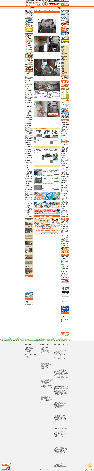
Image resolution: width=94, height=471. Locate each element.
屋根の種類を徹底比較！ (64, 157)
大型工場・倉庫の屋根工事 (44, 366)
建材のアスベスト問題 (57, 416)
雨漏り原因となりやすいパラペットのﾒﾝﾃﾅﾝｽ (29, 102)
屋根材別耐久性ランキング (28, 167)
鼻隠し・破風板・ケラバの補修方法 (29, 88)
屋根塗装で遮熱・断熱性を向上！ (59, 407)
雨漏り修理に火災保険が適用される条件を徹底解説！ (61, 466)
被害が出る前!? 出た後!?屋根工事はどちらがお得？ (65, 230)
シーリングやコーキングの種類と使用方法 (29, 123)
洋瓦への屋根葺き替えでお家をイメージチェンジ (29, 176)
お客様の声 (27, 357)
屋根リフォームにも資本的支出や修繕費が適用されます (47, 379)
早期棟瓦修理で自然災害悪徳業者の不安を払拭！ (29, 117)
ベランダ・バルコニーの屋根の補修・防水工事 (46, 364)
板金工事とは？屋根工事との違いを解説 (29, 82)
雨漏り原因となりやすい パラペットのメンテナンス (47, 386)
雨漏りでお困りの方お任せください (45, 351)
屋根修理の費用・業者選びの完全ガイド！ (29, 76)
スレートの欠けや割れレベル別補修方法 (65, 163)
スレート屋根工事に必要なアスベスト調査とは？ (29, 212)
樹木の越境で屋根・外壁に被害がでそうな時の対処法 (65, 241)
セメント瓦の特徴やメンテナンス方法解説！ (29, 111)
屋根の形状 (27, 134)
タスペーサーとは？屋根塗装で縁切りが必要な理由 (61, 390)
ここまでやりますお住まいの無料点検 (60, 8)
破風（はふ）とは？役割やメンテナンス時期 (29, 216)
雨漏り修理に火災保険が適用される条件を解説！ (65, 212)
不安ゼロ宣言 (27, 349)
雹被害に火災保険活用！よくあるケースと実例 (65, 214)
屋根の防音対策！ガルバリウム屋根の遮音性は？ (65, 139)
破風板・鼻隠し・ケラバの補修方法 (59, 385)
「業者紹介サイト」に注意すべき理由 (65, 245)
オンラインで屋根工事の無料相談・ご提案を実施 (65, 221)
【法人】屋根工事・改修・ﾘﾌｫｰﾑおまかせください (65, 275)
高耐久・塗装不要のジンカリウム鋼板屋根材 (29, 189)
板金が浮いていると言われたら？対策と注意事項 (65, 238)
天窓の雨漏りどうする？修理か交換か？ (29, 203)
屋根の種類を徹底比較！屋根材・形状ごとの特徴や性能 (61, 373)
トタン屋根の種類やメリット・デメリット (65, 167)
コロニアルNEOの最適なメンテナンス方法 (65, 178)
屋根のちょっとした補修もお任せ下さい (45, 352)
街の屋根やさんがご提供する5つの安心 (33, 8)
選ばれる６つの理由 (28, 347)
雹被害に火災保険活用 (57, 464)
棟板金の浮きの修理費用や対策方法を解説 (29, 84)
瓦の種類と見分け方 (28, 153)
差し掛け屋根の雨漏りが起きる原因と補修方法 (29, 140)
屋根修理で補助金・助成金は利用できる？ (65, 216)
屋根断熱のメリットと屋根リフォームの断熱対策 (29, 208)
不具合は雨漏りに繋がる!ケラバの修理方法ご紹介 (29, 90)
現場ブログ (37, 10)
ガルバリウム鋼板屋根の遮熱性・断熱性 (65, 130)
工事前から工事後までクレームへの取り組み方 (65, 226)
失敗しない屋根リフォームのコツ (65, 146)
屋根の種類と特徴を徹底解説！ (28, 73)
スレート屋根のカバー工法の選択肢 (65, 161)
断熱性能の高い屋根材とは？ (28, 206)
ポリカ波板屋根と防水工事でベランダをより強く (65, 262)
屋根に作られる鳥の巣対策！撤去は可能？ (45, 397)
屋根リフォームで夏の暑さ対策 (44, 365)
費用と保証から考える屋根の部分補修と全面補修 (46, 380)
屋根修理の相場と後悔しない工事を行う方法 (65, 148)
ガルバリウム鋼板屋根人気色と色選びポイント (65, 131)
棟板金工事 (66, 66)
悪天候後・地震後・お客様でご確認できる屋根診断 (61, 350)
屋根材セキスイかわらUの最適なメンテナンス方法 (65, 176)
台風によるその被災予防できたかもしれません (65, 189)
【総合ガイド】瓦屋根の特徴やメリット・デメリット (61, 372)
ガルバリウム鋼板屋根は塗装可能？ (65, 128)
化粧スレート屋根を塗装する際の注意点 (64, 173)
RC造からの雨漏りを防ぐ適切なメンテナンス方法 (29, 197)
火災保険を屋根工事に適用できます (45, 363)
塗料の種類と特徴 (65, 284)
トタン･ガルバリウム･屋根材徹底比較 (29, 181)
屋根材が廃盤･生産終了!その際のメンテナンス (29, 174)
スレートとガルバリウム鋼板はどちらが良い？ (65, 122)
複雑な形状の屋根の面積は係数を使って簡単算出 (60, 403)
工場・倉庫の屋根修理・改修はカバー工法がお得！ (65, 260)
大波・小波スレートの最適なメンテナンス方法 (29, 119)
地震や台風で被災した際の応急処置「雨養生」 (29, 127)
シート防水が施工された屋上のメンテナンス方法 (29, 100)
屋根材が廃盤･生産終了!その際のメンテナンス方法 (61, 393)
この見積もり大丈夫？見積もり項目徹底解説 (65, 228)
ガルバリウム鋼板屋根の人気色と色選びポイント (60, 370)
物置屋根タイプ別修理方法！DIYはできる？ (65, 256)
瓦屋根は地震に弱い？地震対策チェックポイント (65, 199)
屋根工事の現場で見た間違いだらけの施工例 (65, 203)
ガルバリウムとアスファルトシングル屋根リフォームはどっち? (29, 178)
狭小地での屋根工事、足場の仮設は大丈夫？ (60, 359)
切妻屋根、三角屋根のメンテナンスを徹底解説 (29, 138)
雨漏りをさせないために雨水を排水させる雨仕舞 (29, 149)
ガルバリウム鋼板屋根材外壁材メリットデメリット (65, 137)
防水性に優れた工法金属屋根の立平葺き (28, 125)
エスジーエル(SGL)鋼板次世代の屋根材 (29, 185)
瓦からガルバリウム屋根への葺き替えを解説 (65, 126)
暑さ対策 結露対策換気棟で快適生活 (28, 144)
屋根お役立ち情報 (64, 187)
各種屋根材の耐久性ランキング (58, 437)
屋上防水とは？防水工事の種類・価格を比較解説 (29, 106)
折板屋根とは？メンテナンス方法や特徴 (65, 169)
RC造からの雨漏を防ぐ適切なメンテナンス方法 (60, 419)
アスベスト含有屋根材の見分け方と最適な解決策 (29, 157)
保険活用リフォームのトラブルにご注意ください (65, 243)
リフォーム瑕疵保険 (28, 350)
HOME (34, 10)
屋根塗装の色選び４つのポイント (64, 204)
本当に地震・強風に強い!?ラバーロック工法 (60, 452)
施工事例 (27, 356)
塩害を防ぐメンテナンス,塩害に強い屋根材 (29, 170)
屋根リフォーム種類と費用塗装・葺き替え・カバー (65, 159)
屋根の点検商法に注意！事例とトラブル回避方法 (65, 236)
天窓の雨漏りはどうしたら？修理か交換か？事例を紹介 (61, 386)
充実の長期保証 (28, 351)
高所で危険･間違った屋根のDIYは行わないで (60, 420)
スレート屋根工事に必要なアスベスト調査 (60, 415)
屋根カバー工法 (66, 50)
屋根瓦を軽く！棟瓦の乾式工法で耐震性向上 (65, 197)
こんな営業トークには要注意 (65, 232)
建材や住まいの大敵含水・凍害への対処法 (29, 146)
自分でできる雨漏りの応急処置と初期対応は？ (65, 210)
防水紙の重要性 (28, 160)
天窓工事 (65, 72)
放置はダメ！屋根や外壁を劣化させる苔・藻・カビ (61, 449)
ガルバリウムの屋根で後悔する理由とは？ (29, 183)
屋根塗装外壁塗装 (65, 69)
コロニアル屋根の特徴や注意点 (64, 165)
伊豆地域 (27, 302)
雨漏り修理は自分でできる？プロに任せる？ (29, 80)
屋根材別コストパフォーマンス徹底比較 (29, 165)
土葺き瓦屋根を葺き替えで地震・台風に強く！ (29, 115)
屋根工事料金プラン (43, 349)
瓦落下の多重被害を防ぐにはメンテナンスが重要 (65, 191)
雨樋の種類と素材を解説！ (44, 398)
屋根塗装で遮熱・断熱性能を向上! (65, 208)
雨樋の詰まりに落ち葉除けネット (44, 396)
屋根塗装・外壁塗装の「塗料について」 (59, 351)
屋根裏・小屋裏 (28, 142)
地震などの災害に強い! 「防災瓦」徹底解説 (65, 201)
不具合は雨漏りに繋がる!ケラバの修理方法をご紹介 (61, 391)
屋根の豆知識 (56, 435)
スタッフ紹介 (27, 280)
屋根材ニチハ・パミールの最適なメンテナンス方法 (65, 174)
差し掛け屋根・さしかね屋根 (42, 96)
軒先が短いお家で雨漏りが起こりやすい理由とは (29, 155)
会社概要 (27, 278)
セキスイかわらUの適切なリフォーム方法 (60, 354)
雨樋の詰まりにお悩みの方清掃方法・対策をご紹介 (65, 264)
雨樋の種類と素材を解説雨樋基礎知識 (29, 210)
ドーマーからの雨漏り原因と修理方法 (29, 201)
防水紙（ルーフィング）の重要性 (59, 434)
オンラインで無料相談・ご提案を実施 (45, 347)
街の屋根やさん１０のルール (29, 348)
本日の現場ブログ (28, 358)
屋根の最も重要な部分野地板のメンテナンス (29, 162)
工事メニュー (42, 348)
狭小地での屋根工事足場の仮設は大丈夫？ (65, 180)
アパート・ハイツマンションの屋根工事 (65, 271)
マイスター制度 (28, 352)
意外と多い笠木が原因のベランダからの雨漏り (29, 92)
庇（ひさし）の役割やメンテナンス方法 (29, 199)
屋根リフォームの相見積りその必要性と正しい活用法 (65, 223)
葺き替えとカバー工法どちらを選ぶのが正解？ (65, 155)
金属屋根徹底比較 (57, 440)
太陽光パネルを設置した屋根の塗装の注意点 (65, 171)
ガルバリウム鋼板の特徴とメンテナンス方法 (29, 187)
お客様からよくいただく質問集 (58, 353)
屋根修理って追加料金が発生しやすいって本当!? (65, 240)
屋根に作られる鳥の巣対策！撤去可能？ (65, 268)
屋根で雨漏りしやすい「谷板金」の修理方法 (29, 151)
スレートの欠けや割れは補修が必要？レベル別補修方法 (61, 377)
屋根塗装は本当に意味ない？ (28, 78)
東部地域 (27, 301)
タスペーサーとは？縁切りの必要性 (28, 96)
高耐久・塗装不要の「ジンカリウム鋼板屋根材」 (60, 418)
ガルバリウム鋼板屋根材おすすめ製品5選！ (65, 133)
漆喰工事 (65, 53)
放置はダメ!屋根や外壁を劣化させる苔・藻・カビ (29, 172)
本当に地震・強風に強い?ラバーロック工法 (29, 129)
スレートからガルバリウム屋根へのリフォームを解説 (65, 124)
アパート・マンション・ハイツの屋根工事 (45, 367)
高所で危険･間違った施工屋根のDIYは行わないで (29, 191)
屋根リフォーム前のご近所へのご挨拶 (64, 224)
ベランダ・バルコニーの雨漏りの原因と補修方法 (29, 109)
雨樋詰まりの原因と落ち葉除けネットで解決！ (65, 266)
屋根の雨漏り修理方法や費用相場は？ (29, 195)
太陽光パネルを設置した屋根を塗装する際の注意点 (46, 399)
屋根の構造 (27, 86)
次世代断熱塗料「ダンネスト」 (64, 206)
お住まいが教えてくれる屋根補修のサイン (65, 153)
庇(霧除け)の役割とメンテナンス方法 (28, 121)
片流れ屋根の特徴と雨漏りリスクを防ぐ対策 (29, 136)
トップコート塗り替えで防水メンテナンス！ (29, 214)
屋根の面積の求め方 (28, 131)
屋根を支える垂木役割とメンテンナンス (29, 193)
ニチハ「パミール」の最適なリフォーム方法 (60, 355)
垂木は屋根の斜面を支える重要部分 (45, 382)
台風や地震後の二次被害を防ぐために (65, 195)
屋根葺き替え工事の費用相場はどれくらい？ (65, 150)
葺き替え (57, 93)
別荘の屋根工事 (64, 273)
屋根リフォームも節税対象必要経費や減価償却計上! (65, 277)
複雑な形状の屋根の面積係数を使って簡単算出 (29, 133)
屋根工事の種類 (65, 44)
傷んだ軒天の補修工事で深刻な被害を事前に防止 (29, 94)
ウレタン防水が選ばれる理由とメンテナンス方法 (29, 98)
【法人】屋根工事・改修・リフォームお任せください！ (47, 369)
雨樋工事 (65, 56)
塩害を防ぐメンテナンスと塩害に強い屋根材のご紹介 (61, 448)
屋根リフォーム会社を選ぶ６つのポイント (65, 186)
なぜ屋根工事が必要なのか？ (65, 144)
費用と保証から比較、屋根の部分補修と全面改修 (65, 151)
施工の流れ (63, 182)
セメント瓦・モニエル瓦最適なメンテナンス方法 (29, 113)
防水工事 (65, 59)
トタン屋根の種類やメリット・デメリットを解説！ (61, 378)
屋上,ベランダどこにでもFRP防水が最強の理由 (29, 104)
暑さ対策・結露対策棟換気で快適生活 (59, 405)
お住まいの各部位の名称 (29, 74)
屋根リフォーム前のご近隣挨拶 (44, 353)
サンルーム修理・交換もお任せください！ (65, 258)
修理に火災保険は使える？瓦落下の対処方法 (65, 193)
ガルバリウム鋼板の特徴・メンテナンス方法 (60, 417)
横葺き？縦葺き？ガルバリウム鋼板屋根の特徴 (65, 135)
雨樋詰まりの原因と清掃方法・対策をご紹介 (46, 395)
